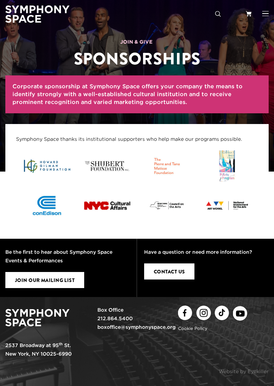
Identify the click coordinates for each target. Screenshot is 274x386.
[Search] (218, 13)
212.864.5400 (115, 318)
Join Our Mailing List (45, 280)
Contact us (169, 271)
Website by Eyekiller (244, 371)
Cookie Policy (192, 328)
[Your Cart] (249, 13)
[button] (265, 13)
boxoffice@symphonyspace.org (136, 327)
